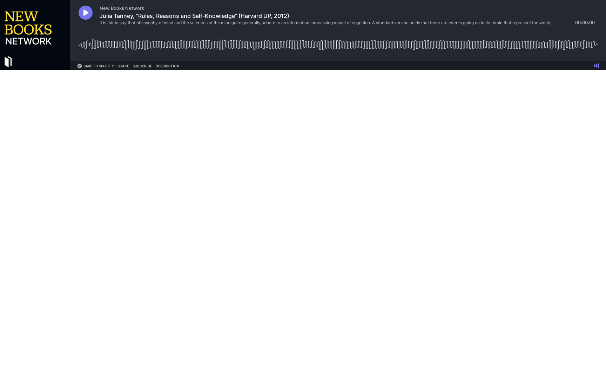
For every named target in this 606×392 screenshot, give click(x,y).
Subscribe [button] (142, 66)
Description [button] (167, 66)
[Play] (86, 13)
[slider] (338, 42)
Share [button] (123, 66)
